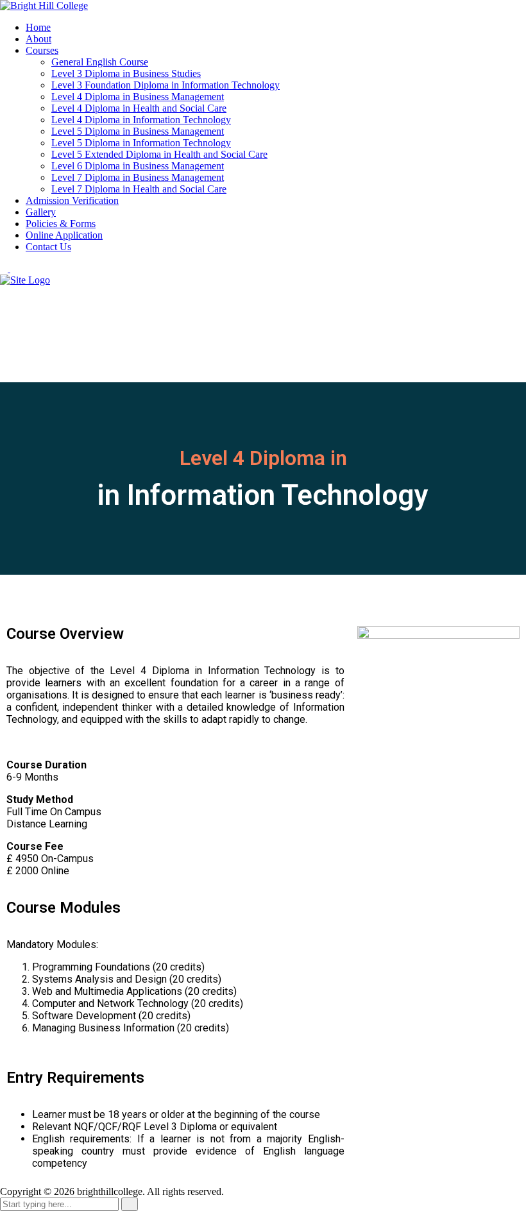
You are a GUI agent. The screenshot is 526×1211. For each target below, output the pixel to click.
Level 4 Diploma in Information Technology (141, 119)
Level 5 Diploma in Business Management (137, 131)
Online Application (64, 235)
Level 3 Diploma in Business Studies (126, 73)
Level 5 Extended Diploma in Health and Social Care (159, 154)
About (38, 38)
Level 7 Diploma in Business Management (137, 177)
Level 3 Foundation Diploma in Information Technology (165, 85)
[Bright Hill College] (44, 5)
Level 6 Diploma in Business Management (137, 165)
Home (38, 27)
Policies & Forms (61, 223)
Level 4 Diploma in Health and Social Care (138, 108)
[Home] (25, 280)
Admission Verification (72, 200)
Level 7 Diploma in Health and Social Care (138, 188)
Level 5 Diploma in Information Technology (141, 142)
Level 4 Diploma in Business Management (137, 96)
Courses (42, 50)
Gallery (41, 212)
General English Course (99, 61)
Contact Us (48, 246)
